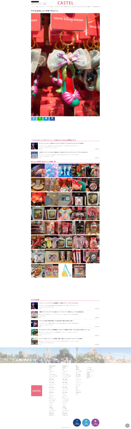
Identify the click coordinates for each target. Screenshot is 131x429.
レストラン (51, 385)
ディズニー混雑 (52, 374)
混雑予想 (77, 369)
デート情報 (51, 408)
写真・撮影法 (51, 387)
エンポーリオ (42, 342)
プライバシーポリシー (91, 371)
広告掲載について (90, 376)
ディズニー (41, 147)
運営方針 (88, 377)
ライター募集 (89, 369)
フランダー (55, 147)
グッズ (50, 147)
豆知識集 (50, 407)
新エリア (50, 397)
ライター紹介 (89, 367)
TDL (50, 369)
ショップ (50, 403)
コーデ (77, 377)
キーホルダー (47, 156)
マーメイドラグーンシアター (49, 307)
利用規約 (88, 374)
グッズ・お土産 (52, 400)
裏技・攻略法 (51, 379)
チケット (50, 372)
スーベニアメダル (52, 410)
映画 (76, 387)
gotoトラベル (51, 412)
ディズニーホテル (52, 398)
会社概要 (88, 372)
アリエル (46, 147)
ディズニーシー (52, 371)
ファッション (51, 395)
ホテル (77, 389)
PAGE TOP (127, 425)
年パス (77, 394)
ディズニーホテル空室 (53, 376)
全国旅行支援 (51, 413)
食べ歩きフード (52, 415)
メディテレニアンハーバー (50, 342)
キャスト (50, 394)
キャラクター (51, 402)
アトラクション (52, 377)
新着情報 (50, 367)
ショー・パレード (52, 384)
